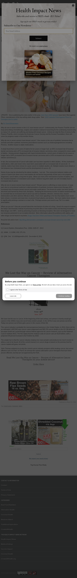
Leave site (13, 296)
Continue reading (64, 296)
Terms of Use (37, 285)
